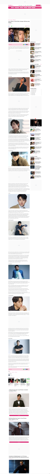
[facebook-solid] (25, 44)
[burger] (41, 5)
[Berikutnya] (29, 419)
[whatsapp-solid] (23, 44)
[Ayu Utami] (9, 375)
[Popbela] (11, 5)
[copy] (28, 44)
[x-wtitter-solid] (26, 44)
